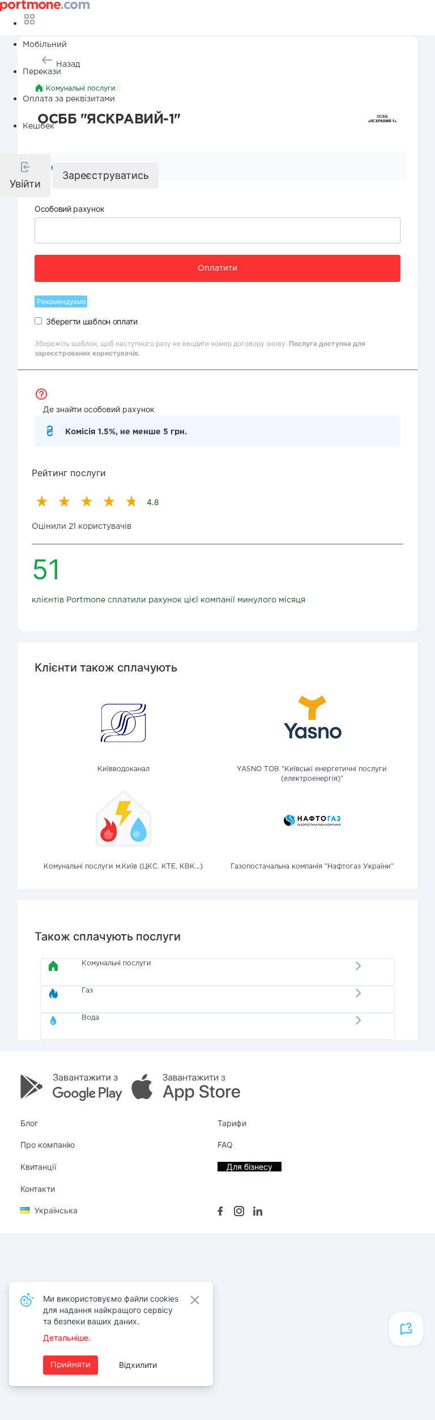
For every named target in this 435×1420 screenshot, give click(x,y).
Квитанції (38, 1166)
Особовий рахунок (69, 208)
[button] (25, 175)
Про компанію (47, 1144)
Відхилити (138, 1365)
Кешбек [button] (38, 126)
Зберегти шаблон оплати (91, 321)
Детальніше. (67, 1337)
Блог (29, 1123)
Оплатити (217, 268)
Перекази (42, 72)
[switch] (38, 320)
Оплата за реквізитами (69, 99)
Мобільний (45, 44)
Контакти (37, 1189)
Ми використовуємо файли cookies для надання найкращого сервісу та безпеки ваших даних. (110, 1310)
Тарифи (232, 1123)
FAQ (225, 1144)
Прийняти (70, 1365)
